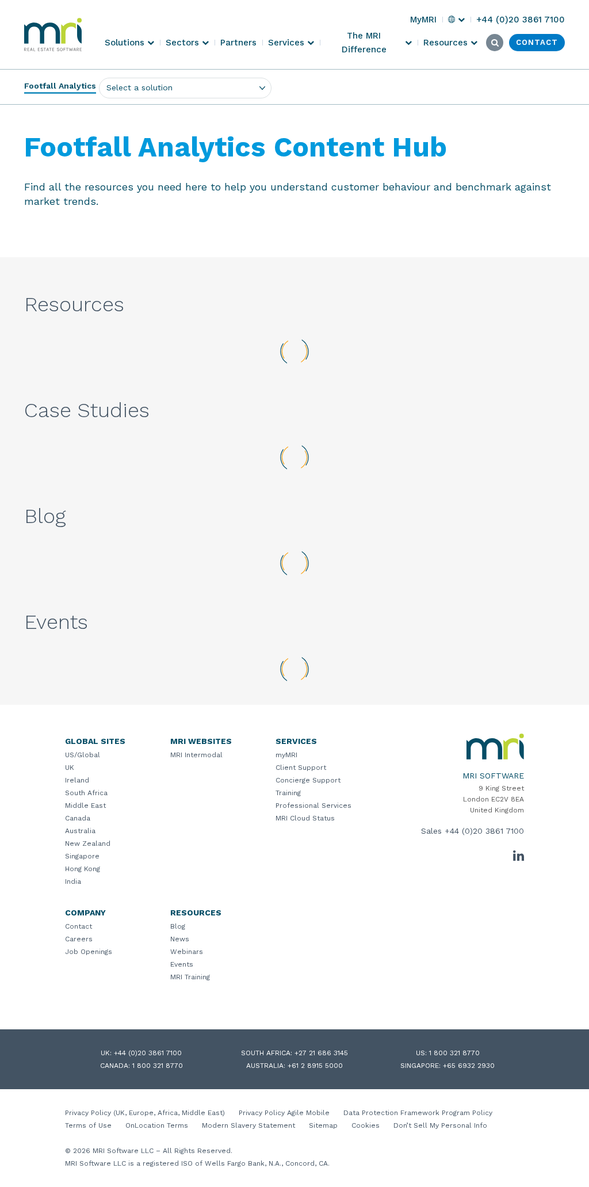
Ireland (77, 780)
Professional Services (313, 805)
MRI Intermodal (196, 755)
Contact (78, 926)
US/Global (82, 755)
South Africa (86, 793)
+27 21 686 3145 (321, 1053)
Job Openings (88, 952)
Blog (177, 926)
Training (288, 793)
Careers (79, 939)
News (179, 939)
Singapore (82, 856)
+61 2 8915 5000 (315, 1066)
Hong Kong (82, 869)
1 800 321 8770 (454, 1053)
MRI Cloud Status (305, 818)
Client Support (301, 768)
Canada (77, 818)
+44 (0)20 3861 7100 (484, 830)
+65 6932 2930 (469, 1066)
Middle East (85, 805)
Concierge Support (308, 780)
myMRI (286, 755)
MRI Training (190, 977)
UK (69, 768)
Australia (80, 831)
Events (181, 964)
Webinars (186, 952)
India (73, 881)
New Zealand (87, 843)
